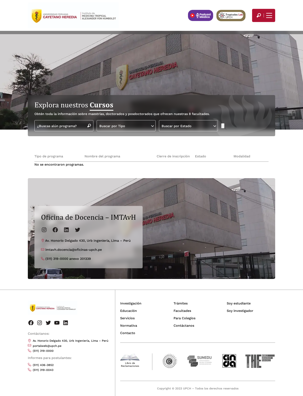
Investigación (130, 303)
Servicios (127, 318)
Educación (128, 311)
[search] (259, 15)
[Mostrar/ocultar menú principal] (269, 15)
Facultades (182, 311)
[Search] (259, 15)
